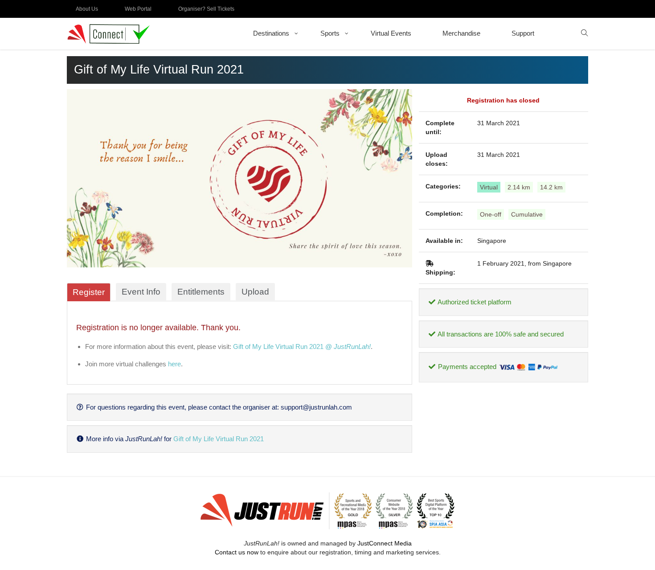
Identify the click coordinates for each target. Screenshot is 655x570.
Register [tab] (89, 292)
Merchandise (461, 33)
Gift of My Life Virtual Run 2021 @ (302, 346)
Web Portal (138, 9)
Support (523, 33)
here (174, 364)
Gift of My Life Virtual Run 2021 (218, 439)
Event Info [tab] (141, 291)
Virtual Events (391, 33)
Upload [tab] (255, 291)
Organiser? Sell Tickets (206, 9)
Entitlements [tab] (201, 291)
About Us (87, 9)
